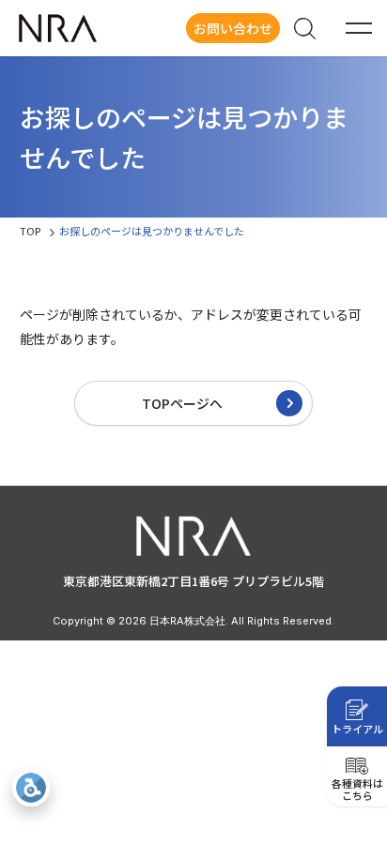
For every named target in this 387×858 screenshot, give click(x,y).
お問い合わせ (233, 28)
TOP (30, 230)
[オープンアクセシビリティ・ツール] (31, 787)
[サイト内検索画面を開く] (304, 28)
